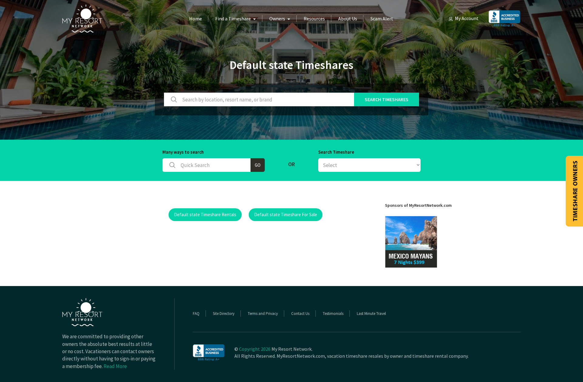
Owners (277, 18)
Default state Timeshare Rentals (205, 214)
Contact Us (300, 313)
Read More (115, 366)
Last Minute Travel (371, 313)
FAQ (196, 313)
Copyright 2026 (255, 349)
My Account (467, 18)
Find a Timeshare (233, 18)
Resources (314, 18)
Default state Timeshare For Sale (285, 214)
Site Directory (223, 313)
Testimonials (333, 313)
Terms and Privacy (263, 313)
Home (195, 18)
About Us (347, 18)
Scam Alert (381, 18)
